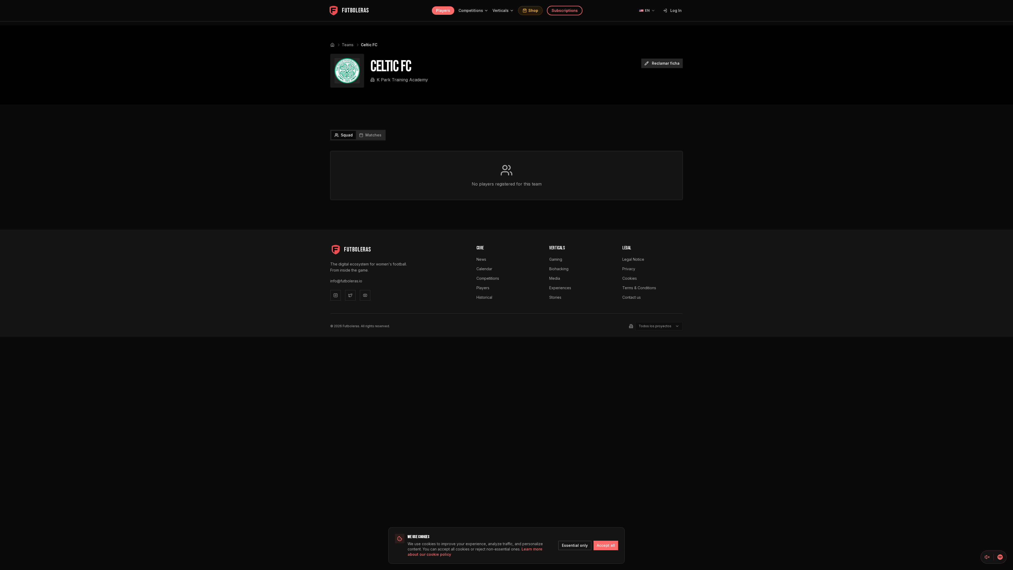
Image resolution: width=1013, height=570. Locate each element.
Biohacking (558, 269)
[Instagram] (335, 295)
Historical (484, 297)
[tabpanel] (506, 175)
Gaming (555, 259)
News (481, 259)
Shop (533, 10)
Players (443, 10)
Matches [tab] (373, 135)
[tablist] (358, 135)
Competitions (470, 10)
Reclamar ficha (666, 63)
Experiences (560, 288)
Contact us (631, 297)
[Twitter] (350, 295)
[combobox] (659, 326)
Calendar (484, 269)
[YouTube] (365, 295)
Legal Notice (633, 259)
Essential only (575, 545)
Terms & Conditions (639, 288)
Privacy (628, 269)
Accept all (606, 545)
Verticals (501, 10)
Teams (347, 44)
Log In (676, 10)
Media (554, 278)
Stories (555, 297)
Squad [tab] (347, 135)
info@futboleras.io (346, 281)
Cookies (629, 278)
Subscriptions (565, 10)
